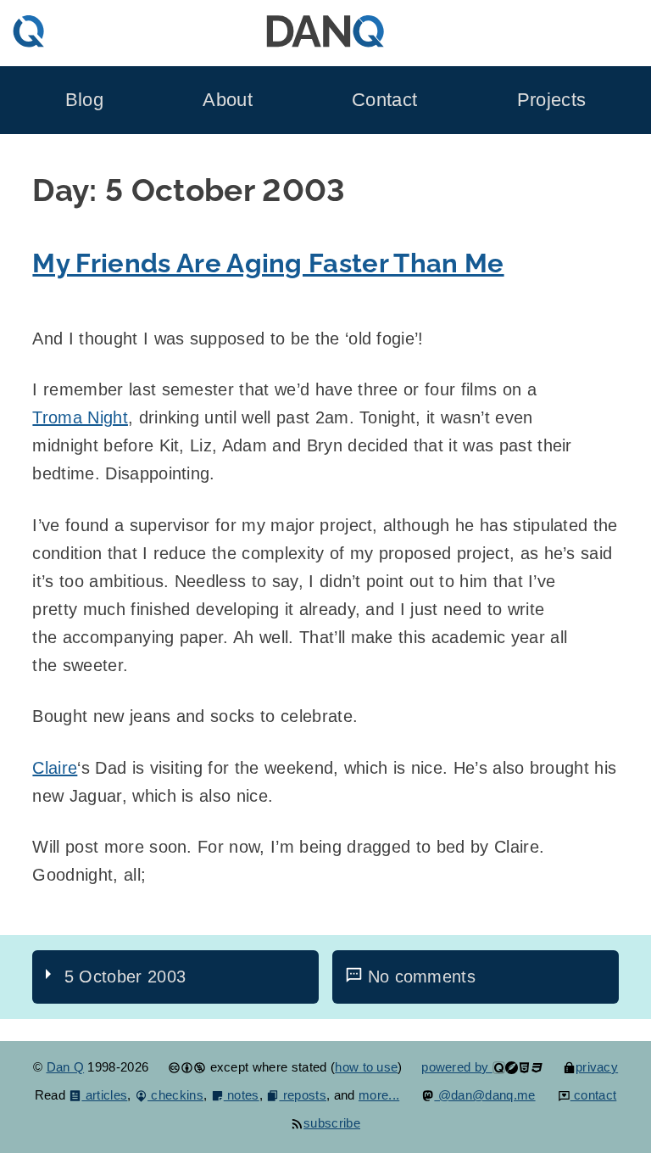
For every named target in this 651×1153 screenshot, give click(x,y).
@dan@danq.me (484, 1095)
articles (104, 1095)
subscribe (331, 1123)
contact (593, 1095)
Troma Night (80, 417)
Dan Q (66, 1067)
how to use (366, 1067)
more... (379, 1095)
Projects (552, 100)
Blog (84, 100)
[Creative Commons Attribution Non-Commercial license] (187, 1067)
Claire (54, 767)
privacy (597, 1067)
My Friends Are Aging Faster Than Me (268, 263)
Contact (384, 100)
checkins (175, 1095)
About (228, 100)
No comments (422, 976)
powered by (456, 1067)
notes (241, 1095)
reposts (302, 1095)
